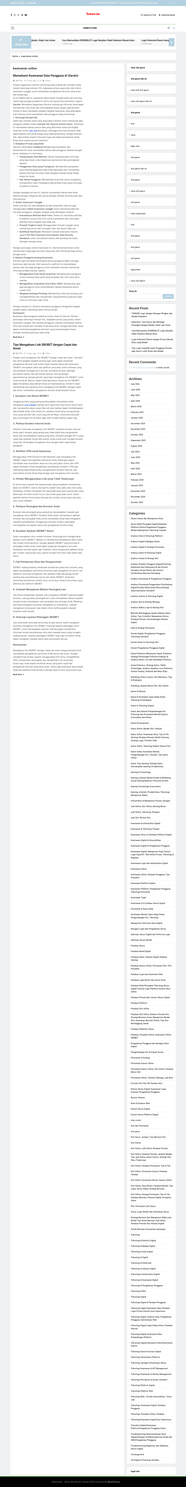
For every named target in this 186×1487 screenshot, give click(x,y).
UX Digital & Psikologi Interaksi (145, 1460)
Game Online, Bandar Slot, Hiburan (146, 728)
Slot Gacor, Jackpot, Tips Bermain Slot (148, 1137)
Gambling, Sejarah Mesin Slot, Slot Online (149, 686)
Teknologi (135, 1235)
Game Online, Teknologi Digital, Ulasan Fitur (151, 746)
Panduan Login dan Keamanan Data (147, 974)
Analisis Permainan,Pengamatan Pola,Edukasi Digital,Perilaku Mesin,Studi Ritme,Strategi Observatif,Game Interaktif (151, 587)
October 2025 (137, 434)
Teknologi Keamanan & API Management (149, 1368)
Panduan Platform (139, 1003)
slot (132, 123)
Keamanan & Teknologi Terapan (145, 829)
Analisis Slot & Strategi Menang (145, 602)
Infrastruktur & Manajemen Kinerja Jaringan (150, 801)
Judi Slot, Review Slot (140, 817)
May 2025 (135, 463)
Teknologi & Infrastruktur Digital (145, 1274)
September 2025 (138, 440)
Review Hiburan (138, 1097)
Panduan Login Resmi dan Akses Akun (148, 980)
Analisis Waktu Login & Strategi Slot (147, 607)
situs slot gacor (138, 191)
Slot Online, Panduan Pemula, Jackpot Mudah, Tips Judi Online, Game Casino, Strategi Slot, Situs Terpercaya (151, 1157)
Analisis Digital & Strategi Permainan (147, 547)
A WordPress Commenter (143, 367)
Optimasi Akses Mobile (141, 940)
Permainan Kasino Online (142, 1063)
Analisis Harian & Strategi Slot (144, 558)
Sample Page (90, 28)
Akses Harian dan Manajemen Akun (147, 518)
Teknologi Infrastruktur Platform (145, 1357)
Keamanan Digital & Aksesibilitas (146, 840)
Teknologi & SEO (138, 1291)
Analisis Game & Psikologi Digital (146, 553)
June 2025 (135, 457)
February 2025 (137, 480)
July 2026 (135, 384)
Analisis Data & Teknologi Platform (147, 536)
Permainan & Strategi (140, 1058)
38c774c (19, 80)
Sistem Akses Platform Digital (144, 1114)
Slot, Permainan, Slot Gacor (143, 1206)
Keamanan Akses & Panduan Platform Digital (151, 834)
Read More (17, 337)
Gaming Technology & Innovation (146, 786)
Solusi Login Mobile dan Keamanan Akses (150, 1212)
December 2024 (138, 491)
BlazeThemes (114, 1482)
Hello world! (163, 367)
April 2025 (135, 468)
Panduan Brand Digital (141, 951)
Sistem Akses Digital (140, 1109)
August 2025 (136, 446)
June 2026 (135, 389)
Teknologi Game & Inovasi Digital (146, 1351)
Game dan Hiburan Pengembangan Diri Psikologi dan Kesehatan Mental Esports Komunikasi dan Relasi (149, 714)
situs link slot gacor (140, 90)
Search (133, 291)
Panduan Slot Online (140, 1008)
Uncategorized (137, 1454)
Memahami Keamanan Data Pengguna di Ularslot (45, 75)
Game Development (140, 723)
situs (133, 135)
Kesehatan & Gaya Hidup (142, 909)
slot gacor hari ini (139, 168)
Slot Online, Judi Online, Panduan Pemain (149, 1148)
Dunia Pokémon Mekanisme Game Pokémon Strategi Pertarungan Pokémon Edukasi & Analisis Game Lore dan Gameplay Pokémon (151, 656)
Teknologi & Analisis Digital (143, 1240)
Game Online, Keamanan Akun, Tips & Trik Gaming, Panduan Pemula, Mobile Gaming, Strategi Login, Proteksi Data (150, 737)
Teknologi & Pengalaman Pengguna (147, 1285)
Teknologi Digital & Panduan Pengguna (148, 1302)
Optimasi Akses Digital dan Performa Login (150, 934)
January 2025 (137, 485)
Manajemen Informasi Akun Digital (146, 923)
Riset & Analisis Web (140, 1103)
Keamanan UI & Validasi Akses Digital (148, 903)
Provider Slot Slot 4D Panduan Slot (146, 1083)
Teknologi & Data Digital (142, 1251)
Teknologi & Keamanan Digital (144, 1280)
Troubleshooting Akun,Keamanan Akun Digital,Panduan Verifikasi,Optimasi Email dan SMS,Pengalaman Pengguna (151, 1437)
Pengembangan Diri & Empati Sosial (147, 1052)
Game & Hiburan (138, 691)
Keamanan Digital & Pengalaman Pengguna (150, 846)
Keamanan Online (139, 869)
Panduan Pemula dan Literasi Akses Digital (150, 997)
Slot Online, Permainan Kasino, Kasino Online (151, 1180)
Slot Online (136, 1143)
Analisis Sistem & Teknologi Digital (147, 596)
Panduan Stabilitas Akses (142, 1029)
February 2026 (137, 412)
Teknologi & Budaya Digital (143, 1246)
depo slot (135, 146)
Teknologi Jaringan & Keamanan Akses (148, 1363)
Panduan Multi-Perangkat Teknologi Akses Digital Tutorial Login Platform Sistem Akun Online (150, 988)
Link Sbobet (30, 405)
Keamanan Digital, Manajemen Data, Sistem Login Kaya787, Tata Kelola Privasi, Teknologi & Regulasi (152, 854)
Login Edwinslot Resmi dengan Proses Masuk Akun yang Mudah (129, 3)
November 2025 (138, 429)
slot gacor (135, 157)
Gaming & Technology (141, 772)
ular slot (33, 130)
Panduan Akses (138, 946)
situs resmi (136, 1120)
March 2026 (136, 406)
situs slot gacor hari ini (141, 101)
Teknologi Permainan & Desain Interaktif (149, 1380)
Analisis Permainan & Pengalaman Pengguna (151, 579)
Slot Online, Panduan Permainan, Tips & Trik (150, 1166)
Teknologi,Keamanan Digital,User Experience (151, 1419)
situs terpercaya (138, 213)
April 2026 (135, 401)
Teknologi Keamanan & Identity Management (151, 1374)
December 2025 (138, 423)
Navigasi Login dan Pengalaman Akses (148, 929)
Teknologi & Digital (139, 1257)
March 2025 (136, 474)
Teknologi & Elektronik (141, 1263)
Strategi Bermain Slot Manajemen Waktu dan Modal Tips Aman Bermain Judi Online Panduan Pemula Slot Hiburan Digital (151, 1220)
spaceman (135, 269)
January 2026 (137, 418)
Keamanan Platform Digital (143, 883)
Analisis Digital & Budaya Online (145, 541)
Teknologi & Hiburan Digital (143, 1268)
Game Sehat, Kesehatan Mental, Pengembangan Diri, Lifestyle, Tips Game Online (149, 754)
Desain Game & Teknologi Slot (144, 642)
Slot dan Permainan (140, 1126)
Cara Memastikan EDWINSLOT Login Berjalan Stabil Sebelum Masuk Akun (62, 40)
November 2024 (138, 497)
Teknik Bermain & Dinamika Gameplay (148, 1229)
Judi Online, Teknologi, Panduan (145, 812)
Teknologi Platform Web (142, 1391)
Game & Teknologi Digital (142, 705)
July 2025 (135, 451)
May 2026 (135, 395)
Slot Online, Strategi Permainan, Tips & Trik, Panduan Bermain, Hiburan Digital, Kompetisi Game (151, 1197)
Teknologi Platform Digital (143, 1385)
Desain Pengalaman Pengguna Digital (148, 648)
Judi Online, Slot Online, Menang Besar (148, 806)
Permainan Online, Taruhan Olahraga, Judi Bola (152, 1078)
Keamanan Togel (138, 897)
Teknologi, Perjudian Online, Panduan (147, 1414)
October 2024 (137, 502)
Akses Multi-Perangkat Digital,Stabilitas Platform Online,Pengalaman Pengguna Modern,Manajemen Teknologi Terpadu (149, 527)
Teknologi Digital (138, 1297)
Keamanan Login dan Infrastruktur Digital (149, 863)
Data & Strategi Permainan (143, 628)
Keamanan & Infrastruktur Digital (145, 823)
